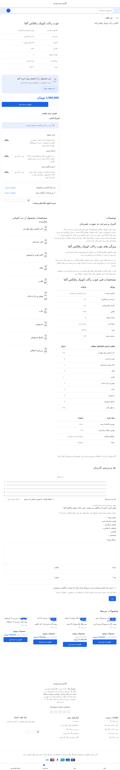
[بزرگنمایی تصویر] (113, 20)
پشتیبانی (112, 535)
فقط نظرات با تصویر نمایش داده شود (38, 499)
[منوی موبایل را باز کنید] (117, 10)
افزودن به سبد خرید (25, 104)
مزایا (114, 567)
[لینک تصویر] (60, 684)
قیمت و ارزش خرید (108, 521)
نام (114, 577)
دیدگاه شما (111, 540)
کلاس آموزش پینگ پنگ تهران (69, 737)
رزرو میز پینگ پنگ (72, 729)
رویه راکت (53, 627)
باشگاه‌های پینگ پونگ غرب (70, 725)
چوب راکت (112, 627)
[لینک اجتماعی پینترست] (41, 118)
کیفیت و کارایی (110, 525)
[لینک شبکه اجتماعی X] (44, 118)
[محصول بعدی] (2, 18)
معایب (56, 567)
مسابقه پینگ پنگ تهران (71, 733)
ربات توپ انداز (113, 733)
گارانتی (113, 532)
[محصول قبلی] (7, 18)
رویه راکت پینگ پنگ (111, 729)
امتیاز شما (111, 518)
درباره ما (76, 721)
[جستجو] (8, 11)
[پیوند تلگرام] (36, 118)
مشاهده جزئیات (10, 188)
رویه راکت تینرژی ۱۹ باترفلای (16, 622)
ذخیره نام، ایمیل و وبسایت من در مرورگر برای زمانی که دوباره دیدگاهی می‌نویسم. (83, 588)
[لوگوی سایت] (60, 3)
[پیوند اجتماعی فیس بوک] (47, 118)
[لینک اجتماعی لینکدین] (39, 118)
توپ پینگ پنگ (113, 737)
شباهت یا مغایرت (109, 528)
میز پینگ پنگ (82, 627)
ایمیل (56, 577)
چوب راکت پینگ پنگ (111, 725)
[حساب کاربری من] (3, 10)
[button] (105, 641)
